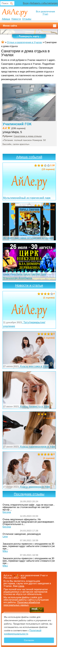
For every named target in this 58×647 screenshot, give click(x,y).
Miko (5, 551)
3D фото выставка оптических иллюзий (28, 237)
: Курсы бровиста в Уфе (26, 406)
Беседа (7, 512)
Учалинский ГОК (17, 124)
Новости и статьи (29, 285)
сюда (21, 586)
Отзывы (26, 18)
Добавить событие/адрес (44, 3)
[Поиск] (11, 3)
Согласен (29, 640)
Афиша (6, 18)
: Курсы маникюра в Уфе (26, 486)
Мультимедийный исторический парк (26, 197)
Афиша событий (29, 157)
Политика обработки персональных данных (22, 603)
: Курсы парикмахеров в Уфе (29, 446)
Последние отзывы (29, 494)
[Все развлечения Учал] (15, 12)
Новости (16, 18)
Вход (26, 3)
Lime (5, 536)
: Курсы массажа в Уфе (25, 366)
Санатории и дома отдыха (28, 136)
